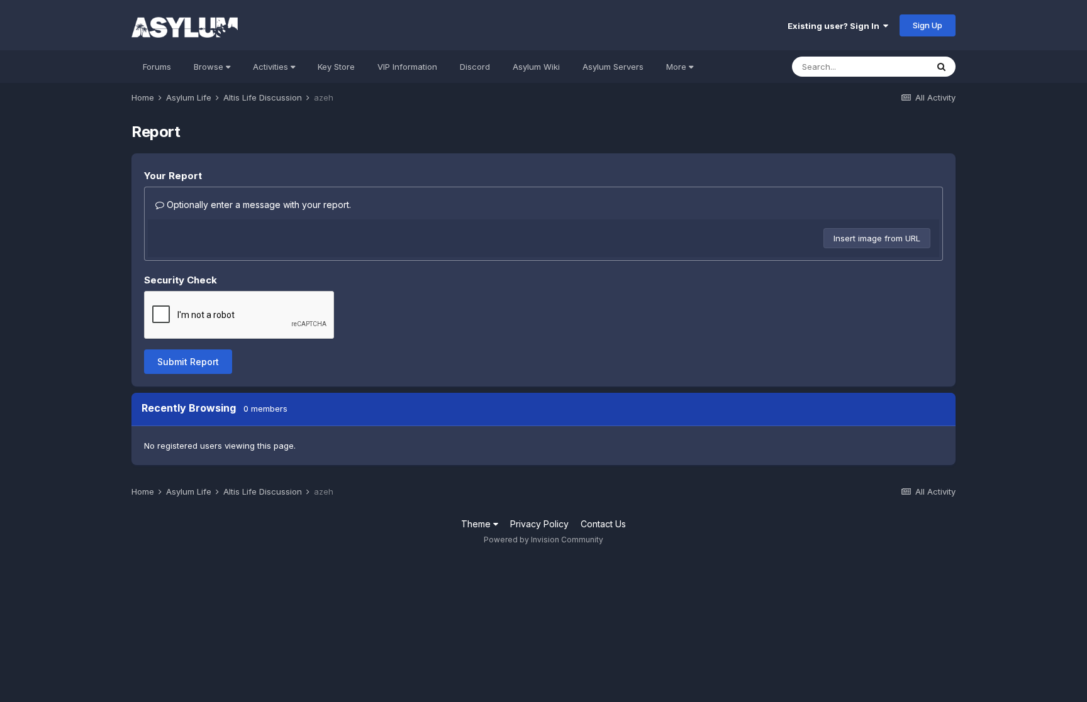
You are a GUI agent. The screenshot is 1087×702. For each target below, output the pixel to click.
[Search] (941, 67)
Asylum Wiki (536, 67)
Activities (272, 67)
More (676, 67)
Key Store (336, 67)
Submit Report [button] (188, 361)
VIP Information (407, 67)
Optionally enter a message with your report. (257, 204)
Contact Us (603, 523)
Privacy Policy (539, 523)
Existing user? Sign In (835, 26)
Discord (475, 67)
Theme (477, 523)
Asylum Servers (613, 67)
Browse (210, 67)
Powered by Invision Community (543, 539)
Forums (157, 67)
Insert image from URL (876, 238)
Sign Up (927, 25)
